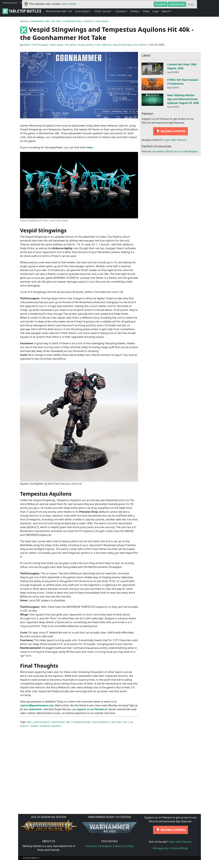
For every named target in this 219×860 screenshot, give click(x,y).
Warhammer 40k (40, 21)
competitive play (81, 722)
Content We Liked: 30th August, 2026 (181, 66)
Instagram (106, 846)
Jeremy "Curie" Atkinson (99, 44)
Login (155, 11)
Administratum (10, 2)
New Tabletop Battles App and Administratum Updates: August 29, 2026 (183, 99)
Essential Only (177, 4)
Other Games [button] (102, 11)
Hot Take (56, 21)
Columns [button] (120, 11)
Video (146, 11)
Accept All (160, 4)
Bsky (118, 846)
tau (125, 722)
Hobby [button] (134, 11)
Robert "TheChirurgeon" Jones (39, 44)
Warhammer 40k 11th (59, 11)
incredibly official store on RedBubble (175, 151)
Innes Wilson (140, 44)
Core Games (102, 21)
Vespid (34, 725)
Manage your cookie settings (170, 848)
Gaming (24, 21)
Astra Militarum (101, 722)
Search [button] (166, 11)
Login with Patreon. (175, 140)
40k (29, 722)
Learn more (69, 4)
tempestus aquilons (50, 725)
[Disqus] (109, 770)
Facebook (91, 846)
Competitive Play (72, 21)
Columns (88, 21)
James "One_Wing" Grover (71, 44)
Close (191, 4)
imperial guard (41, 722)
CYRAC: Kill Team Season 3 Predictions (182, 81)
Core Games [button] (82, 11)
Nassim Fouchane (122, 44)
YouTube (128, 846)
